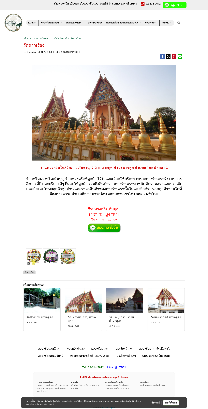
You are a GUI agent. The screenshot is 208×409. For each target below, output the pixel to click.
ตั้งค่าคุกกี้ (156, 402)
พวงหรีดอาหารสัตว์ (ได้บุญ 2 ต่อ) (90, 356)
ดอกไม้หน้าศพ (124, 348)
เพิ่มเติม (166, 22)
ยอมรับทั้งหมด (171, 402)
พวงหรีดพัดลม (74, 22)
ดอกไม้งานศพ (95, 22)
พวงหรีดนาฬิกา (100, 348)
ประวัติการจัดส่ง (126, 356)
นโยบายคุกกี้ (49, 404)
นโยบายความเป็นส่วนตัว (156, 356)
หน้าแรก (32, 22)
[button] (179, 22)
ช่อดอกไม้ (150, 22)
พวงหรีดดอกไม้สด (50, 22)
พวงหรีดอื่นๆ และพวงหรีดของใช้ (122, 22)
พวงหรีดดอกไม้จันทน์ (50, 356)
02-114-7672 (153, 3)
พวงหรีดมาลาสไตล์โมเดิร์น (154, 348)
